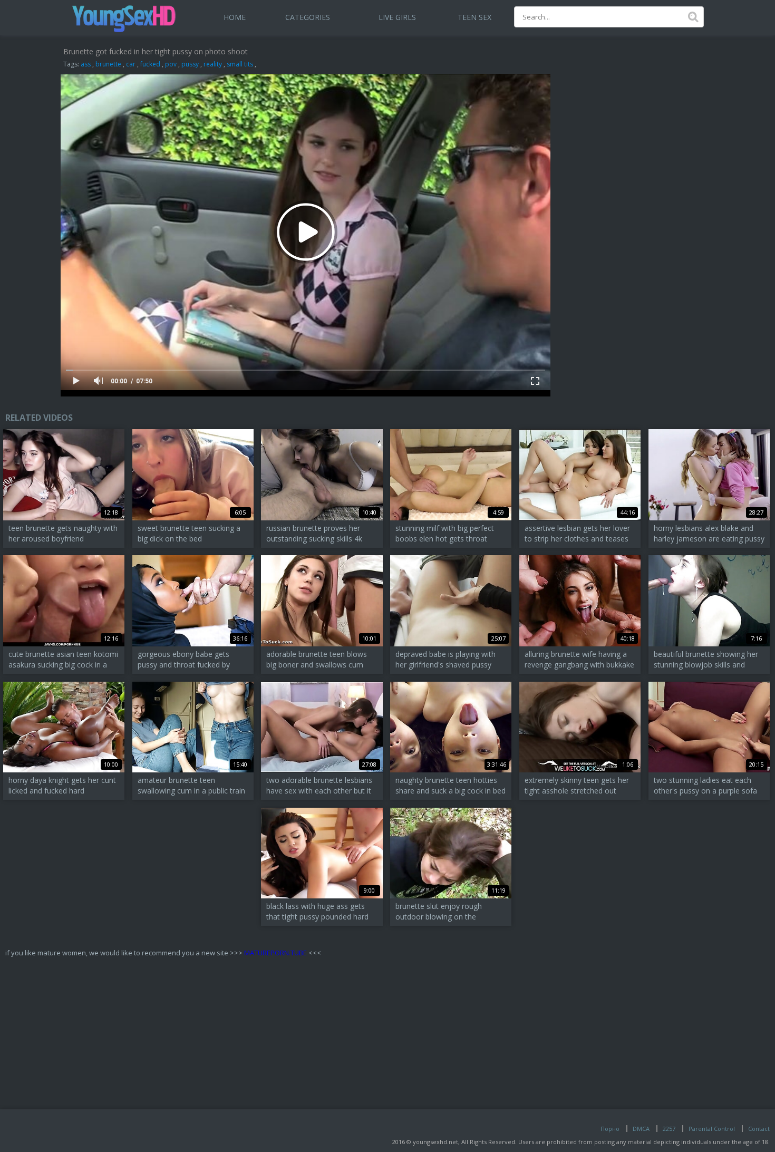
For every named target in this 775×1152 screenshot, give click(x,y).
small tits (240, 64)
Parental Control (712, 1128)
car (130, 64)
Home (235, 17)
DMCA (641, 1128)
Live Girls (397, 17)
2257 (669, 1128)
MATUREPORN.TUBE (275, 952)
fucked (150, 64)
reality (213, 64)
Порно (609, 1128)
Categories (307, 17)
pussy (190, 64)
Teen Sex (474, 17)
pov (171, 64)
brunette (108, 64)
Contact (759, 1128)
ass (86, 64)
